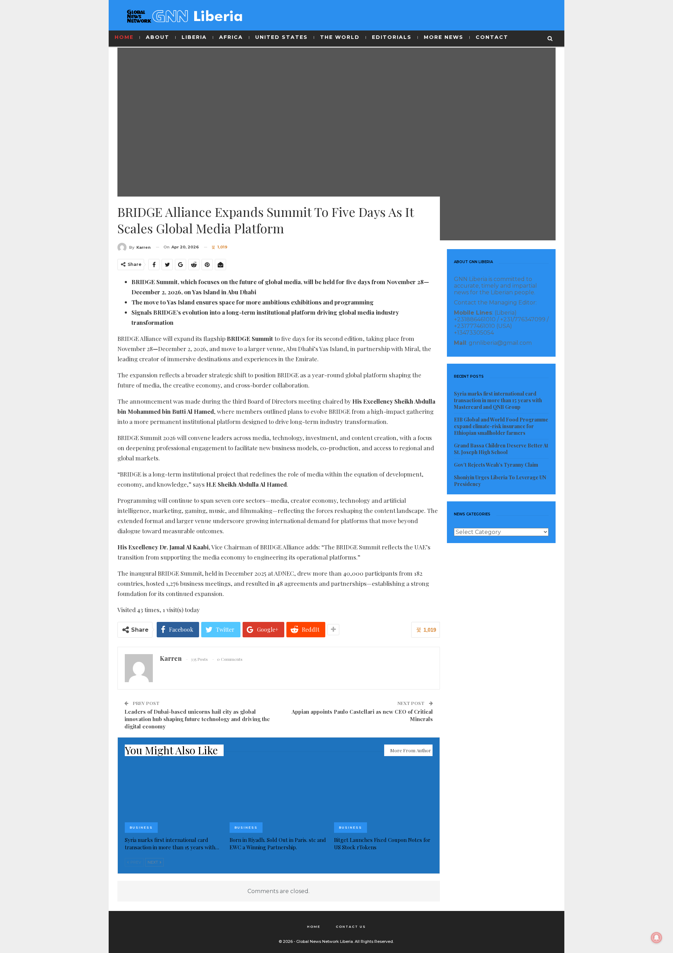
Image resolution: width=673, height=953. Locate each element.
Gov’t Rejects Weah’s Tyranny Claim (496, 464)
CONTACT (492, 37)
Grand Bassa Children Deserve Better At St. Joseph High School (501, 448)
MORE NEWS (443, 37)
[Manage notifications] (656, 937)
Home (313, 926)
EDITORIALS (392, 37)
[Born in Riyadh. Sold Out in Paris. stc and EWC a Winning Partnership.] (279, 798)
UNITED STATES (281, 37)
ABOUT (157, 37)
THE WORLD (340, 37)
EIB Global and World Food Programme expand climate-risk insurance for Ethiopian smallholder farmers (501, 426)
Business (141, 827)
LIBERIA (194, 37)
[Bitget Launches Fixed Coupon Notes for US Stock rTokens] (383, 798)
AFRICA (231, 37)
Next (153, 862)
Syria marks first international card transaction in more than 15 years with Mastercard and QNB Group (498, 400)
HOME (124, 37)
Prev (135, 862)
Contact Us (351, 926)
